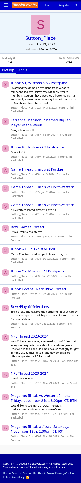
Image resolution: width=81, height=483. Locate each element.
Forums (16, 473)
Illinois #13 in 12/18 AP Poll (33, 249)
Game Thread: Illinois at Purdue (37, 169)
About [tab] (22, 70)
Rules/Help (18, 477)
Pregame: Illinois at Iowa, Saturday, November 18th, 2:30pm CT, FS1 (40, 429)
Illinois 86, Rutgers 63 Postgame (37, 147)
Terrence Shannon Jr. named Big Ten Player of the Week (41, 122)
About (41, 473)
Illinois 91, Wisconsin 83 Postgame (39, 82)
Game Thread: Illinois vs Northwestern (42, 187)
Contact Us (29, 473)
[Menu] (6, 5)
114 (9, 62)
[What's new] (76, 5)
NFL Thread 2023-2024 (29, 336)
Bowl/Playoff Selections (30, 306)
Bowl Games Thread (27, 226)
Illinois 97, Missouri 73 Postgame (38, 271)
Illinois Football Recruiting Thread (38, 288)
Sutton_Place (19, 107)
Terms (50, 473)
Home (7, 473)
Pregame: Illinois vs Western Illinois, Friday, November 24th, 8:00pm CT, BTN (44, 398)
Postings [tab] (8, 70)
